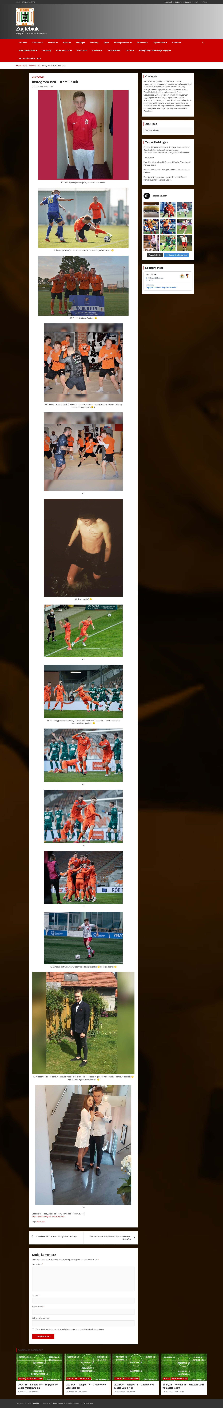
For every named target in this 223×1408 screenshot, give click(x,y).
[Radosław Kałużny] (168, 243)
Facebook (168, 2)
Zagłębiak (27, 29)
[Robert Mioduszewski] (151, 243)
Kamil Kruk (41, 1222)
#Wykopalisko (113, 50)
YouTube (204, 2)
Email (196, 2)
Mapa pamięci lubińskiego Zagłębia (155, 50)
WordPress (88, 1403)
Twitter (177, 2)
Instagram (187, 2)
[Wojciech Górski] (151, 226)
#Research (97, 50)
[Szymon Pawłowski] (184, 226)
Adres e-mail (38, 1307)
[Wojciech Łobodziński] (184, 209)
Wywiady (67, 42)
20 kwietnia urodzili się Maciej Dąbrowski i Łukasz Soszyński (110, 1237)
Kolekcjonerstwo (121, 42)
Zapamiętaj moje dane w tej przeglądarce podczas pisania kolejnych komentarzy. (70, 1329)
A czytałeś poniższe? (30, 1349)
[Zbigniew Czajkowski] (168, 209)
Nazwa (35, 1295)
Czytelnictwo (159, 42)
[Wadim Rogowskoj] (168, 226)
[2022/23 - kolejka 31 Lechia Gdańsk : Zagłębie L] (151, 209)
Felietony (94, 42)
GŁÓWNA (23, 42)
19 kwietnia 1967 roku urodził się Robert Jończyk (56, 1236)
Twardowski (48, 87)
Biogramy (46, 50)
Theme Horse (57, 1403)
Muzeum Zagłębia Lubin (30, 58)
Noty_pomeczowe (27, 50)
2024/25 (22, 1379)
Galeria (175, 42)
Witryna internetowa (40, 1318)
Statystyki (80, 42)
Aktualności (37, 42)
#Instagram (82, 50)
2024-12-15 (22, 1391)
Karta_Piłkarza (62, 50)
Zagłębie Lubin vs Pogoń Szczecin (161, 287)
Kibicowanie (142, 42)
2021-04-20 (37, 87)
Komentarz (37, 1264)
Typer (106, 42)
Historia (51, 42)
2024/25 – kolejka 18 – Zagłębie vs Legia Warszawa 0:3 (38, 1386)
